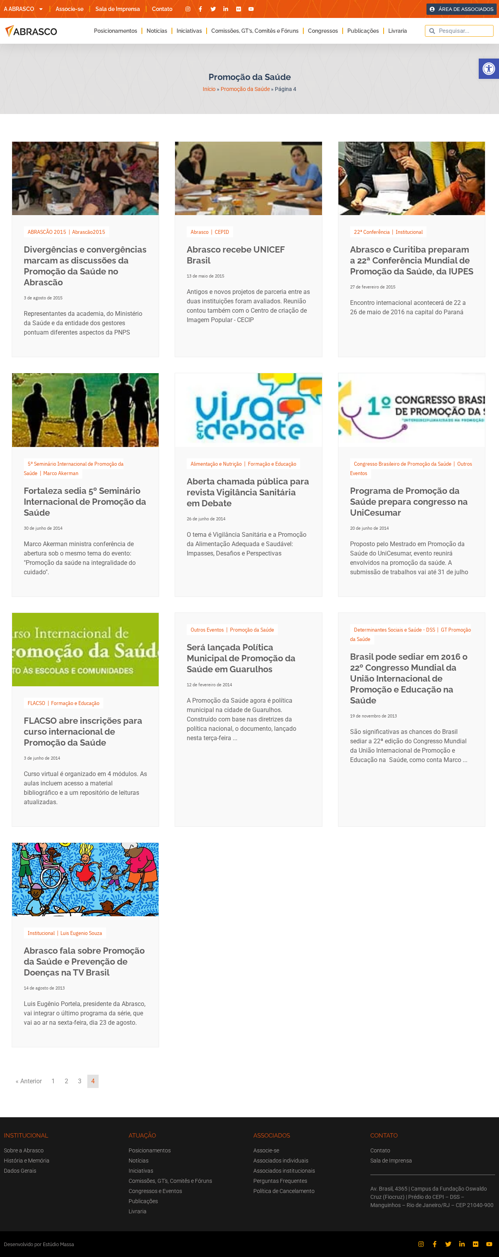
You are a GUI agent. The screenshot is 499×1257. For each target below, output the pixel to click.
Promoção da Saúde (245, 89)
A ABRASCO (19, 9)
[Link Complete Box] (85, 249)
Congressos (323, 31)
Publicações (363, 31)
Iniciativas (189, 31)
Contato (162, 9)
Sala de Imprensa (118, 9)
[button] (489, 69)
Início (209, 89)
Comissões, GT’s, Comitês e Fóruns (255, 31)
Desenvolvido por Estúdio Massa (39, 1244)
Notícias (157, 31)
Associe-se (69, 9)
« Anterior (29, 1081)
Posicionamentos (115, 31)
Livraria (397, 31)
